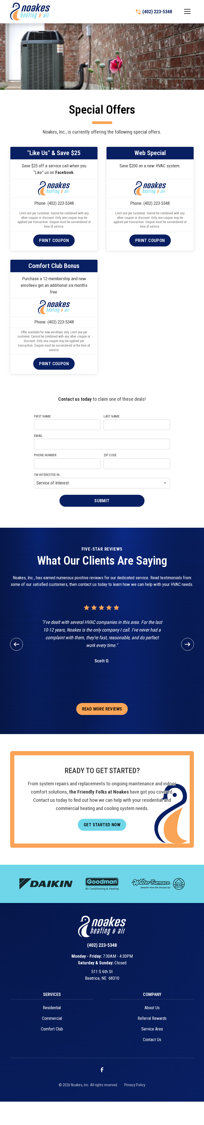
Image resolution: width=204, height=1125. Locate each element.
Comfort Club (52, 1029)
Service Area (152, 1029)
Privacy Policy (134, 1085)
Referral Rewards (152, 1018)
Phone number (45, 455)
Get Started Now (102, 824)
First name (42, 416)
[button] (187, 11)
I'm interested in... (48, 475)
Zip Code (110, 455)
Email (38, 436)
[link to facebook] (102, 1070)
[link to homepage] (30, 11)
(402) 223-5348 (61, 203)
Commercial (52, 1018)
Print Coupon (54, 240)
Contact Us (152, 1039)
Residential (52, 1007)
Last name (112, 416)
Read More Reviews (102, 708)
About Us (152, 1007)
